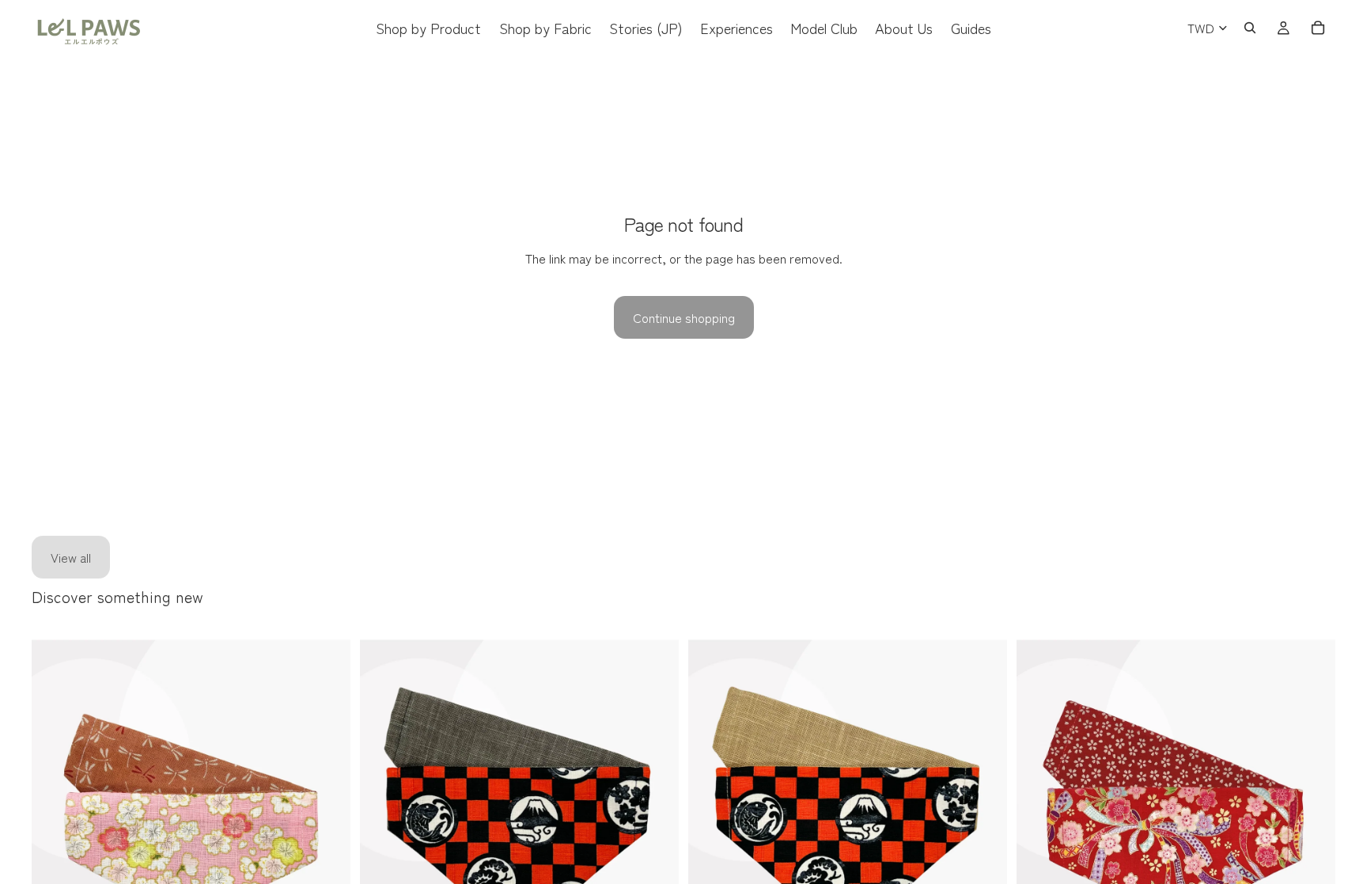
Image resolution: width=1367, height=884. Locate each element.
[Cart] (1318, 27)
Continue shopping (684, 317)
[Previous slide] (55, 833)
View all (71, 557)
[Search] (1250, 27)
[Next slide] (326, 833)
